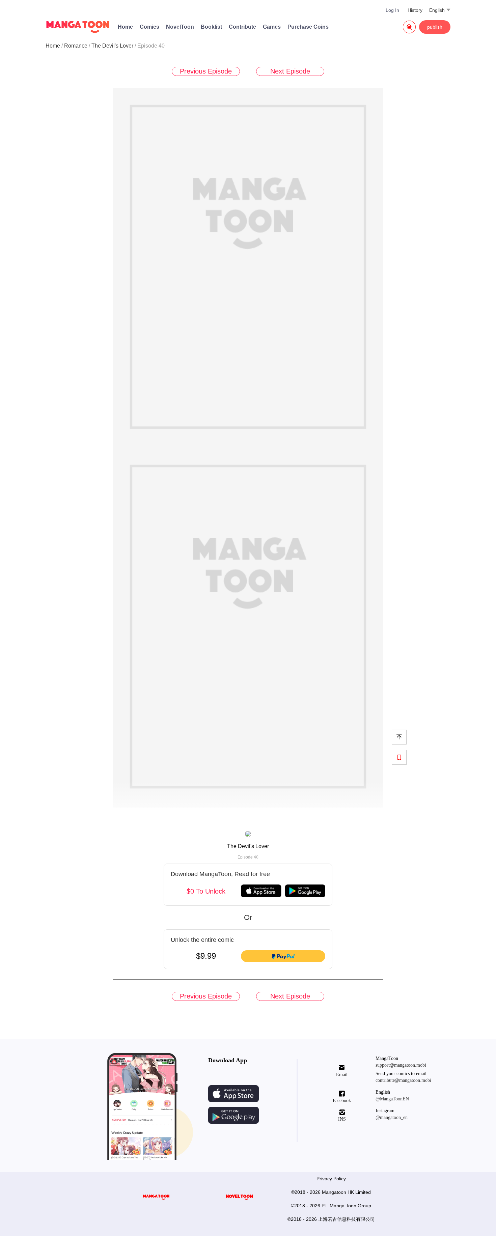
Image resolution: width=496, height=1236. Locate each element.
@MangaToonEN (392, 1098)
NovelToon (180, 27)
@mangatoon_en (392, 1117)
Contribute (242, 27)
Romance (75, 46)
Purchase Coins (308, 27)
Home (125, 27)
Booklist (211, 27)
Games (272, 27)
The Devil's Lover (112, 46)
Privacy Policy (331, 1178)
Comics (149, 27)
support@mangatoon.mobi (401, 1065)
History (415, 10)
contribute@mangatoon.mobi (403, 1080)
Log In (392, 10)
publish (434, 27)
